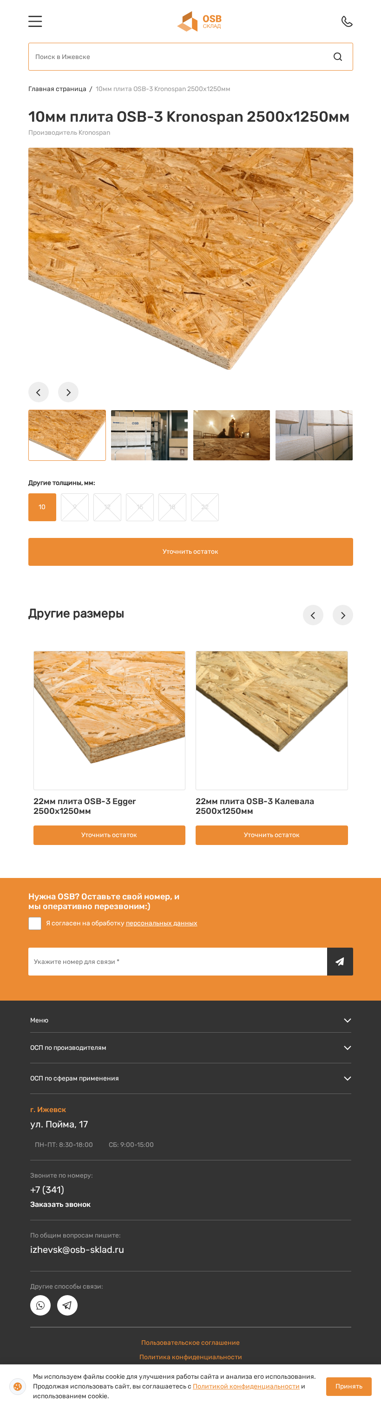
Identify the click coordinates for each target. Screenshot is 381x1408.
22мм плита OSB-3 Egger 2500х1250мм (84, 806)
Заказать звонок (60, 1204)
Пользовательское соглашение (190, 1343)
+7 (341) (47, 1189)
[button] (38, 392)
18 (172, 507)
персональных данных (161, 923)
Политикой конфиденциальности (246, 1386)
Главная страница (57, 89)
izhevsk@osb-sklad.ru (77, 1249)
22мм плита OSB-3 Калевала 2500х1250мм (255, 806)
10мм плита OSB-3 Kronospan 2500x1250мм (163, 89)
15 (140, 507)
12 (107, 507)
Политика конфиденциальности (190, 1357)
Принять (348, 1386)
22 (205, 507)
